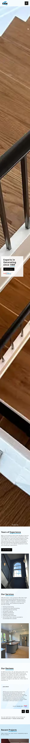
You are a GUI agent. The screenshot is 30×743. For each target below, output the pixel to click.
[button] (26, 3)
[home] (8, 3)
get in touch (9, 269)
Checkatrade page (6, 718)
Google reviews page (18, 718)
